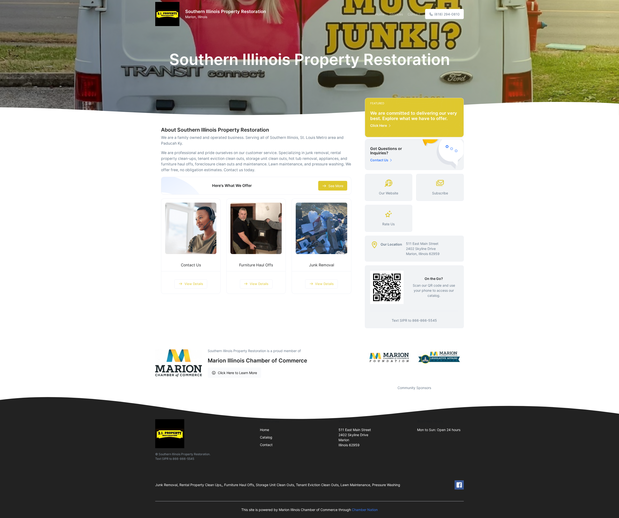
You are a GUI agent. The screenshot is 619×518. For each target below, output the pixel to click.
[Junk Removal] (321, 228)
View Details (193, 284)
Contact (414, 14)
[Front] (168, 14)
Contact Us (191, 265)
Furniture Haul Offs (256, 265)
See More (335, 186)
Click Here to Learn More (237, 373)
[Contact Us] (190, 228)
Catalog (266, 437)
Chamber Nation (365, 510)
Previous (361, 357)
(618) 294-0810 (446, 14)
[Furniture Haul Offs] (256, 228)
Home (379, 14)
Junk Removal (321, 265)
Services (396, 14)
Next (467, 357)
